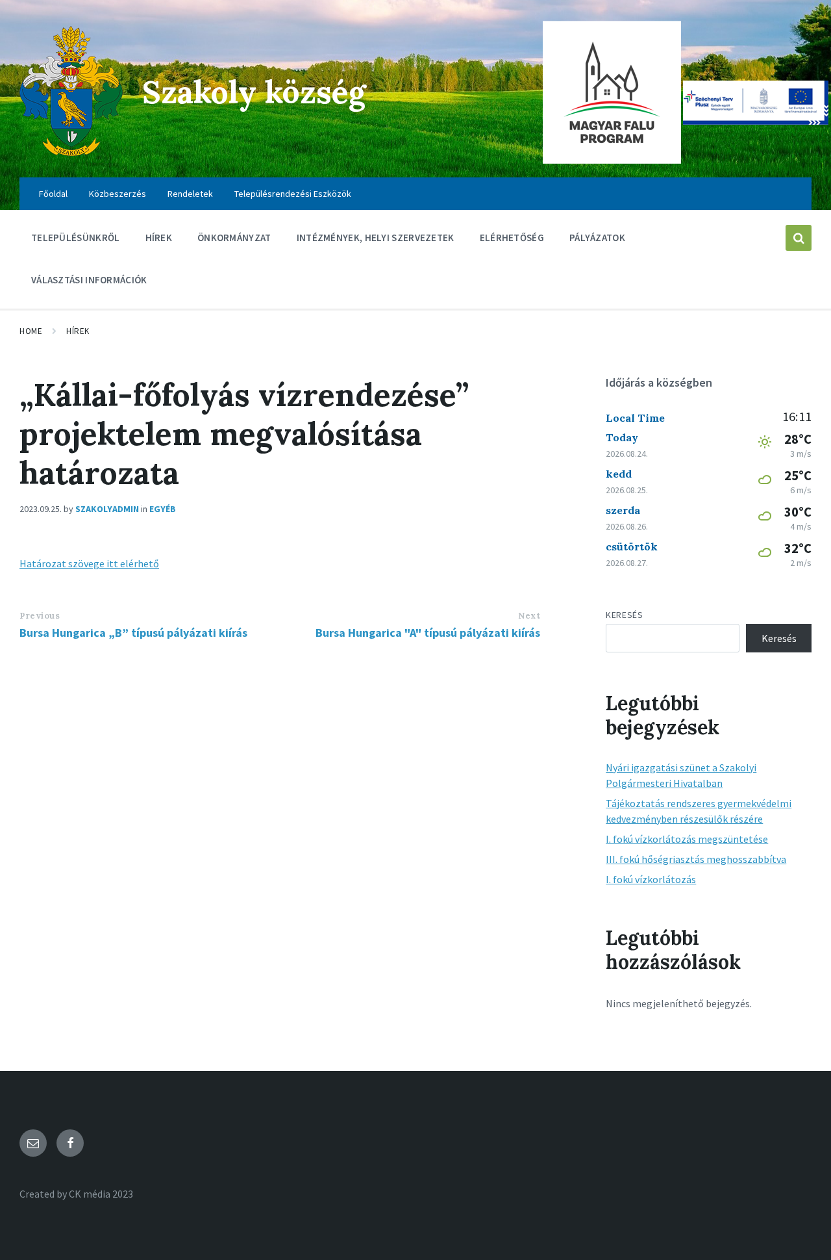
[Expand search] (799, 238)
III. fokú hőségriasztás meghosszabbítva (696, 859)
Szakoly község (254, 92)
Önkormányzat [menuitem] (234, 237)
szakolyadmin (107, 509)
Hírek (78, 331)
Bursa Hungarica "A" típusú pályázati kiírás (428, 632)
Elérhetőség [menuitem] (512, 237)
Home (30, 331)
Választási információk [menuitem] (89, 280)
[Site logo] (71, 152)
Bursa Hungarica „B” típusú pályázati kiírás (133, 632)
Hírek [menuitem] (159, 237)
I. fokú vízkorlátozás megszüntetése (687, 838)
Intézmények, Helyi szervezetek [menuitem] (375, 237)
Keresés (624, 615)
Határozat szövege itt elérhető (89, 563)
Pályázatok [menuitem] (597, 237)
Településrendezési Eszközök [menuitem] (292, 193)
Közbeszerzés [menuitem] (117, 193)
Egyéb (162, 509)
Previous (39, 615)
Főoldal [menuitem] (53, 193)
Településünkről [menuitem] (75, 237)
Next (529, 615)
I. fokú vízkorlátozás (651, 879)
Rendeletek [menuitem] (190, 193)
